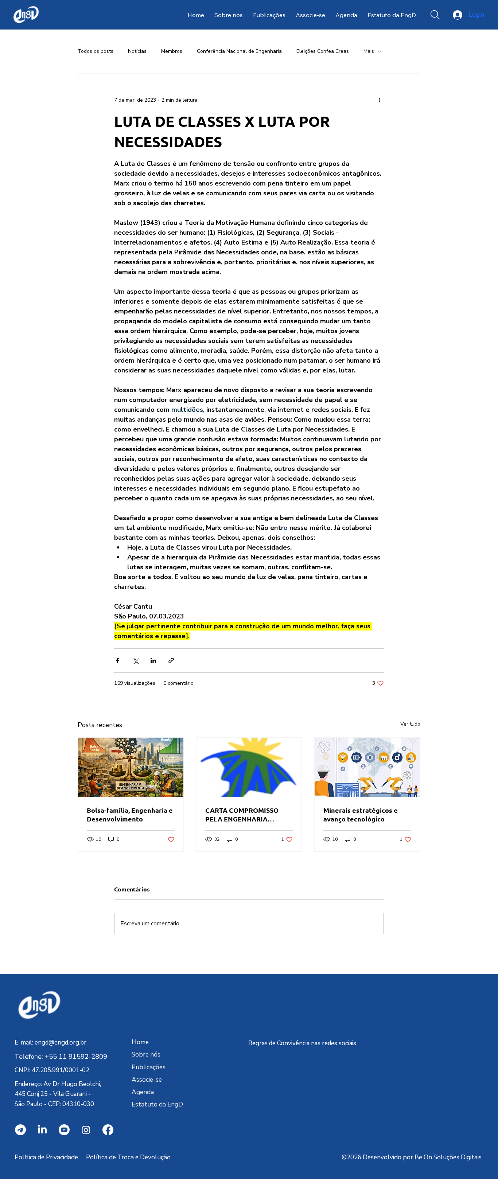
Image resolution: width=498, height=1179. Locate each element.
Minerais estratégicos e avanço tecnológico (360, 814)
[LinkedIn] (42, 1129)
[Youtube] (64, 1129)
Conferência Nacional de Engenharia (239, 51)
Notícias (137, 51)
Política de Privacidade (46, 1157)
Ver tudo (410, 724)
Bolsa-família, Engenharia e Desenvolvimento (130, 814)
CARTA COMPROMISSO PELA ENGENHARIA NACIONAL (242, 814)
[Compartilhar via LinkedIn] (153, 660)
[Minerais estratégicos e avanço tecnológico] (367, 767)
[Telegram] (20, 1129)
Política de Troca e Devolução (128, 1157)
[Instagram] (86, 1129)
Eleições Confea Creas (322, 51)
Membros (171, 51)
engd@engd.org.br (60, 1042)
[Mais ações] (379, 99)
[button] (435, 14)
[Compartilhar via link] (171, 660)
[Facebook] (107, 1129)
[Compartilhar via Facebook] (117, 660)
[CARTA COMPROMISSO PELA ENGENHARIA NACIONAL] (249, 767)
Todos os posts (95, 51)
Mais (368, 51)
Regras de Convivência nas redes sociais (302, 1043)
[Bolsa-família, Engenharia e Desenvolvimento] (130, 767)
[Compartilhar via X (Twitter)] (135, 660)
